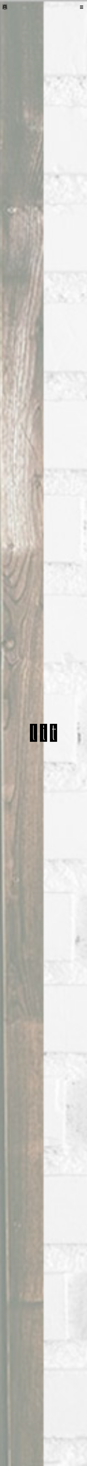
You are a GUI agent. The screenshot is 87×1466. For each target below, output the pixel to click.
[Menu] (81, 7)
